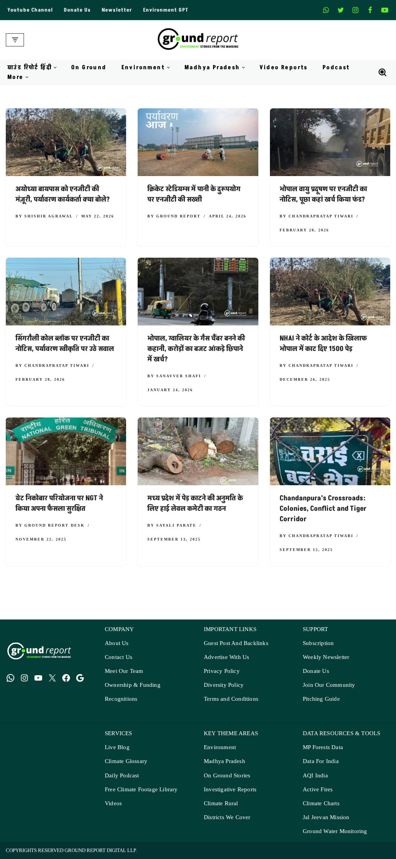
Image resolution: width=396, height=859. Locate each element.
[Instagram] (355, 10)
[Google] (80, 678)
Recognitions (121, 699)
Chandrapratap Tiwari (320, 216)
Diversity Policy (224, 685)
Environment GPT (165, 10)
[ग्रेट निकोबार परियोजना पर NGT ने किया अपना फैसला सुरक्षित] (66, 451)
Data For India (321, 761)
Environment (220, 747)
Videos (113, 803)
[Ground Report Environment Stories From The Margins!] (198, 40)
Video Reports (283, 67)
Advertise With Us (226, 657)
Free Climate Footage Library (141, 789)
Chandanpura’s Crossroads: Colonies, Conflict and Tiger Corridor (323, 508)
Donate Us (77, 10)
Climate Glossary (126, 761)
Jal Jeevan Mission (326, 817)
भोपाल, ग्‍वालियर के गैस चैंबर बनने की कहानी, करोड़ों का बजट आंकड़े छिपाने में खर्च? (196, 349)
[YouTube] (38, 678)
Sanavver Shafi (178, 375)
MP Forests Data (323, 747)
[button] (55, 67)
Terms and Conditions (231, 699)
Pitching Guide (321, 699)
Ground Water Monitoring (335, 831)
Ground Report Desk (54, 525)
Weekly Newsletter (326, 657)
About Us (117, 643)
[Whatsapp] (326, 10)
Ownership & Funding (132, 685)
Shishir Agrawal (48, 216)
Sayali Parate (176, 525)
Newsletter (117, 10)
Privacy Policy (222, 671)
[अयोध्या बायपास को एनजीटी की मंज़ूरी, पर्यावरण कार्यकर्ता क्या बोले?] (66, 142)
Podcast (336, 67)
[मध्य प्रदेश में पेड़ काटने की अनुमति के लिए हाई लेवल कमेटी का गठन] (198, 451)
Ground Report (178, 216)
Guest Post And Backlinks (236, 643)
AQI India (315, 775)
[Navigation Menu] (15, 39)
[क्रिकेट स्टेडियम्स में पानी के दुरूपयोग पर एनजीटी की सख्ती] (198, 142)
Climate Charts (321, 803)
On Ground (89, 67)
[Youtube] (384, 10)
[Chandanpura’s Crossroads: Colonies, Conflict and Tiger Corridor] (330, 451)
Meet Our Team (124, 671)
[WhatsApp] (10, 678)
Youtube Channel (30, 10)
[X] (340, 10)
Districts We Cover (227, 817)
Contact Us (118, 657)
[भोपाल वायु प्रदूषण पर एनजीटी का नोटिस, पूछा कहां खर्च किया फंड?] (330, 142)
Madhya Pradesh (224, 761)
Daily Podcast (122, 775)
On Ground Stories (227, 775)
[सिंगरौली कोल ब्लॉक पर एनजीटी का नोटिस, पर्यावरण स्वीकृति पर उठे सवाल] (66, 291)
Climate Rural (221, 803)
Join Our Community (329, 685)
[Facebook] (370, 10)
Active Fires (318, 789)
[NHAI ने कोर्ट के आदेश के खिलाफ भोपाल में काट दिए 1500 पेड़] (330, 291)
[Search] (382, 72)
